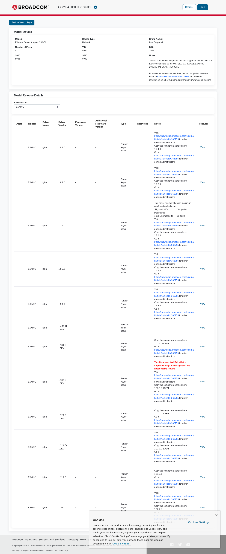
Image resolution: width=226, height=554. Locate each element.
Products (17, 539)
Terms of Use (51, 550)
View (202, 147)
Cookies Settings (199, 522)
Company (72, 539)
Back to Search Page (22, 22)
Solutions (31, 539)
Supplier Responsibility (32, 550)
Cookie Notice (120, 543)
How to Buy (87, 539)
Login (202, 7)
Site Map (63, 550)
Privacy (15, 550)
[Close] (216, 515)
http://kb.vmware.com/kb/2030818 (173, 76)
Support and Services (52, 539)
